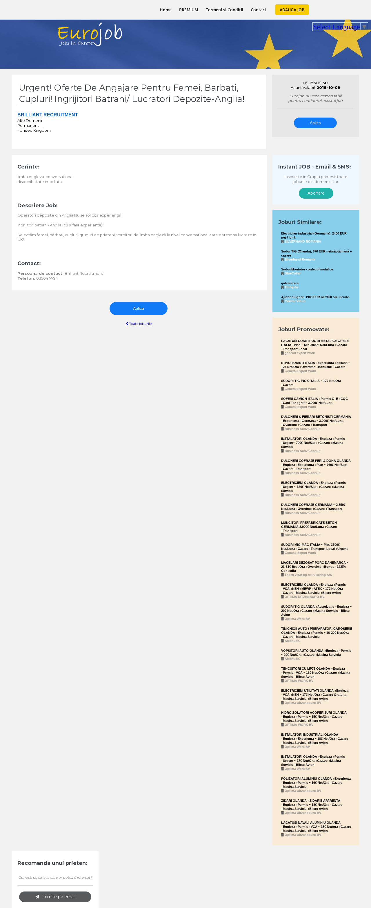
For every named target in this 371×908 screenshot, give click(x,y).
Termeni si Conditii (224, 9)
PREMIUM (188, 9)
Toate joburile (140, 323)
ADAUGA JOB (292, 9)
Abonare (316, 193)
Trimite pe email (57, 896)
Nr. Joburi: (312, 82)
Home (166, 9)
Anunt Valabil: (304, 87)
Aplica (315, 122)
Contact (258, 9)
